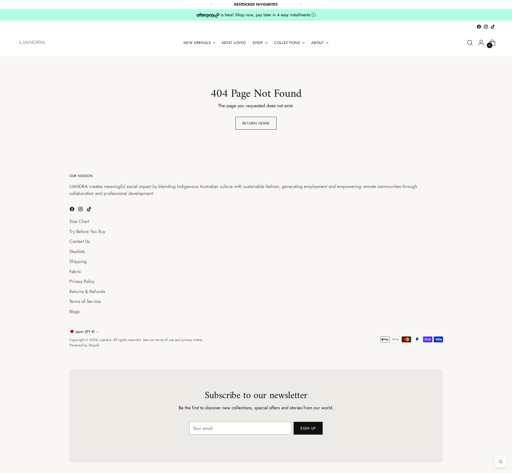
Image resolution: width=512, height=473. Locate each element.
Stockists (77, 251)
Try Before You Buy (87, 231)
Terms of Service (85, 301)
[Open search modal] (470, 42)
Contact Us (79, 241)
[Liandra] (33, 43)
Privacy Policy (81, 281)
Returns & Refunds (87, 291)
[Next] (300, 4)
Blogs (74, 311)
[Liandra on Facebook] (479, 26)
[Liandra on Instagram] (485, 26)
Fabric (75, 271)
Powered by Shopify (84, 345)
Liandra (105, 339)
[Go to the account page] (481, 42)
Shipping (78, 261)
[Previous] (211, 4)
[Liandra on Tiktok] (492, 26)
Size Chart (79, 221)
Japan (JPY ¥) (85, 331)
